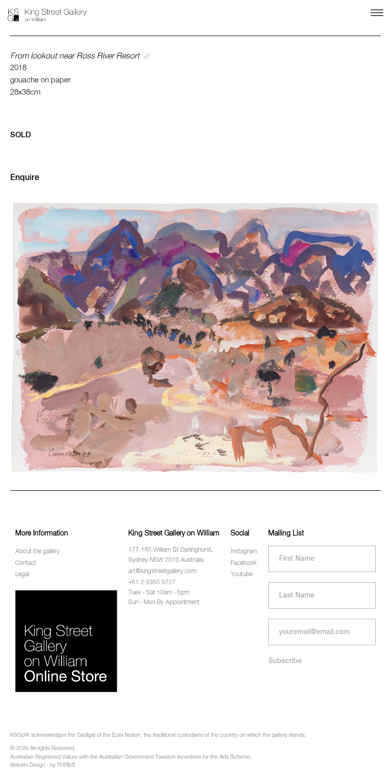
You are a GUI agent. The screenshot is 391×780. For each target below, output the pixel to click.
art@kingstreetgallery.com (162, 571)
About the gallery (37, 552)
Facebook (244, 563)
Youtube (242, 575)
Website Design (27, 765)
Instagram (244, 552)
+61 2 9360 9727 (152, 583)
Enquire (24, 178)
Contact (25, 563)
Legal (22, 575)
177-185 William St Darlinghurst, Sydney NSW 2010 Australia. (170, 555)
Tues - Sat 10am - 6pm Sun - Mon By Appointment (164, 598)
